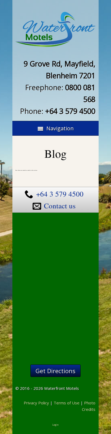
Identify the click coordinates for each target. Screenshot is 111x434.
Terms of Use (66, 402)
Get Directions (55, 371)
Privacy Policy (36, 402)
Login (55, 424)
